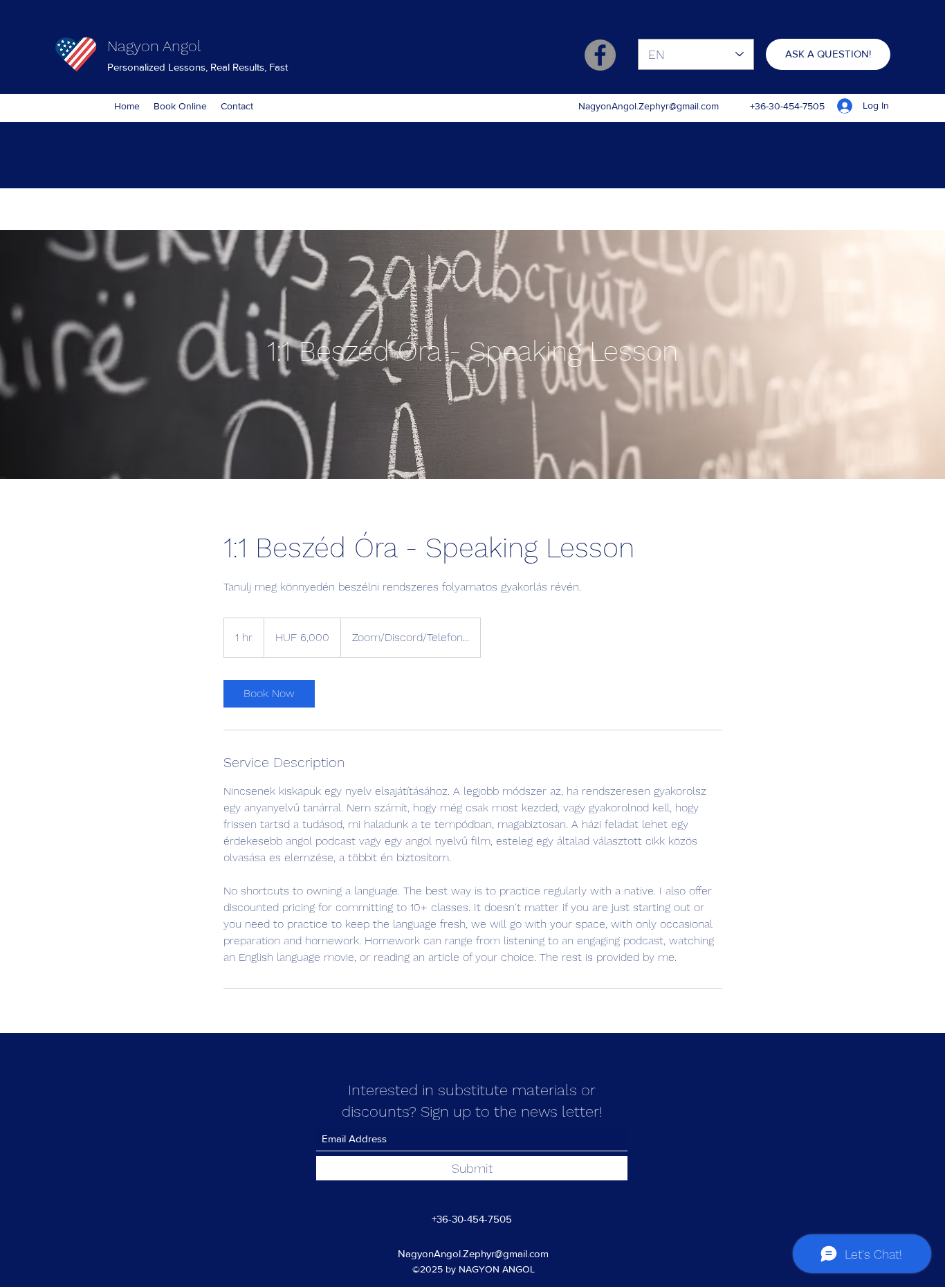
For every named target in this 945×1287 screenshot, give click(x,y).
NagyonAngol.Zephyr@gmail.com (648, 105)
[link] (269, 694)
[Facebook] (600, 55)
